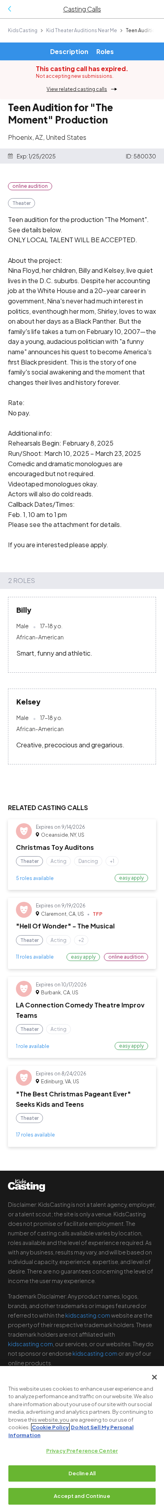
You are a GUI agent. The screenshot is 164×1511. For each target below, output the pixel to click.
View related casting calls (77, 89)
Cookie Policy (50, 1427)
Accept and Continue (82, 1496)
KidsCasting (22, 30)
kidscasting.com (87, 1315)
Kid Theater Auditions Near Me (81, 30)
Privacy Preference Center (82, 1450)
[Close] (154, 1377)
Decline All (82, 1473)
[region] (82, 1438)
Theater (21, 203)
